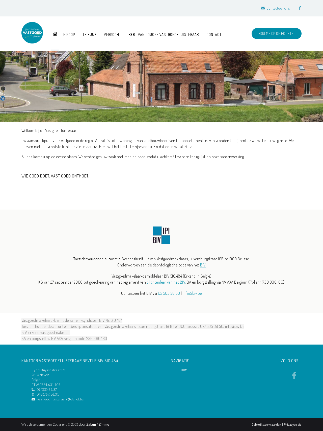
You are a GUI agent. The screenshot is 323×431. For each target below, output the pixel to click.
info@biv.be (192, 293)
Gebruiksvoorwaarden (267, 424)
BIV (202, 264)
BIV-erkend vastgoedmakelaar (45, 332)
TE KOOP (68, 34)
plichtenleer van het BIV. (166, 282)
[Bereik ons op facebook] (294, 377)
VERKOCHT (112, 34)
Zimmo (104, 424)
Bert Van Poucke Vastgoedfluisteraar (164, 34)
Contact (214, 34)
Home (185, 370)
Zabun (91, 424)
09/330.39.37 (47, 390)
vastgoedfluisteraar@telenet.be (60, 399)
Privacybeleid (293, 424)
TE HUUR (89, 34)
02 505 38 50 (169, 293)
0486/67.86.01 (48, 394)
